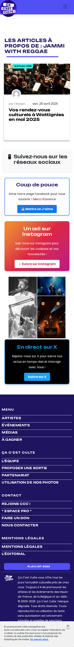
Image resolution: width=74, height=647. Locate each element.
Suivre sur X (37, 377)
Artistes (11, 418)
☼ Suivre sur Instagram (37, 264)
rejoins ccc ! (16, 504)
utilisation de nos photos (30, 482)
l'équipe (10, 461)
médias (9, 432)
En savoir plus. (39, 639)
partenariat (15, 475)
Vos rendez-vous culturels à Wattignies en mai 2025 (36, 114)
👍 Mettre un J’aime (37, 209)
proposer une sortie (24, 468)
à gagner (12, 439)
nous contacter (20, 525)
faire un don (15, 518)
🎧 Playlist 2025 (37, 566)
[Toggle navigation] (65, 7)
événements (16, 425)
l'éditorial (13, 554)
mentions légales (22, 547)
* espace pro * (17, 511)
